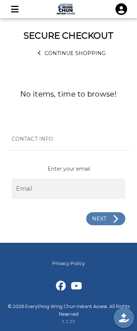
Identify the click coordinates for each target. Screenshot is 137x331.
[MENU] (14, 9)
